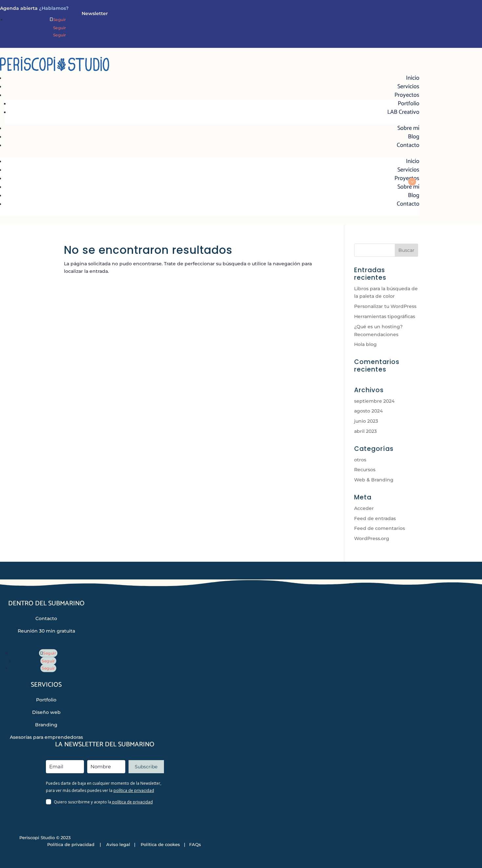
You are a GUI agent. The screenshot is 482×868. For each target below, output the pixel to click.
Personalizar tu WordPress (385, 306)
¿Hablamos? (53, 8)
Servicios (408, 86)
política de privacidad (133, 790)
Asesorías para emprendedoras (46, 737)
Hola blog (365, 344)
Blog (413, 137)
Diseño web (46, 712)
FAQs (195, 844)
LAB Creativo (403, 112)
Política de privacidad (70, 844)
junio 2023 (366, 421)
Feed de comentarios (379, 528)
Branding (46, 725)
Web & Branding (373, 480)
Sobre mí (408, 128)
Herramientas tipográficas (384, 316)
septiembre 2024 (374, 401)
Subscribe (146, 767)
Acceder (364, 508)
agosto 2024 (368, 411)
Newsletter (95, 13)
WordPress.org (371, 538)
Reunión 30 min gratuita (46, 631)
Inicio (412, 78)
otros (360, 460)
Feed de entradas (375, 518)
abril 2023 (365, 431)
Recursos (364, 470)
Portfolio (408, 104)
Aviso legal (118, 844)
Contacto (408, 145)
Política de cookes (159, 844)
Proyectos (406, 95)
